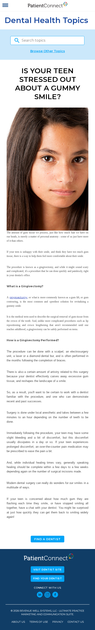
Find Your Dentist (47, 578)
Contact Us (76, 621)
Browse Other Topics (47, 51)
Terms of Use (38, 621)
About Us (18, 621)
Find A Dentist (47, 539)
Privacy (57, 621)
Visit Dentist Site (47, 569)
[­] (5, 5)
